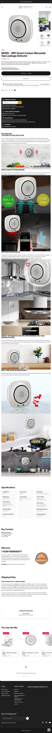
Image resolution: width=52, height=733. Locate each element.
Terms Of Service (5, 691)
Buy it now (26, 78)
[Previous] (1, 1)
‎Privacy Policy (4, 689)
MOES (2, 50)
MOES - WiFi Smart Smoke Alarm (9, 653)
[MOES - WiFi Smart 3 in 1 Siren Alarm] (30, 640)
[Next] (50, 1)
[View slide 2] (25, 676)
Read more (4, 564)
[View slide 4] (28, 676)
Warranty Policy (4, 693)
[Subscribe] (27, 718)
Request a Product (18, 702)
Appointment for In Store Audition (18, 699)
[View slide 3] (27, 676)
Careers (16, 704)
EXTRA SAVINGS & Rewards (12, 111)
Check (19, 102)
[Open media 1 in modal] (36, 13)
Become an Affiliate (18, 693)
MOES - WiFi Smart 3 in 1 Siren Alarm (30, 653)
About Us (16, 689)
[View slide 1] (23, 676)
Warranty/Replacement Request (19, 696)
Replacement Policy (5, 695)
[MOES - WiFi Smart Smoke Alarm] (10, 640)
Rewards (16, 691)
